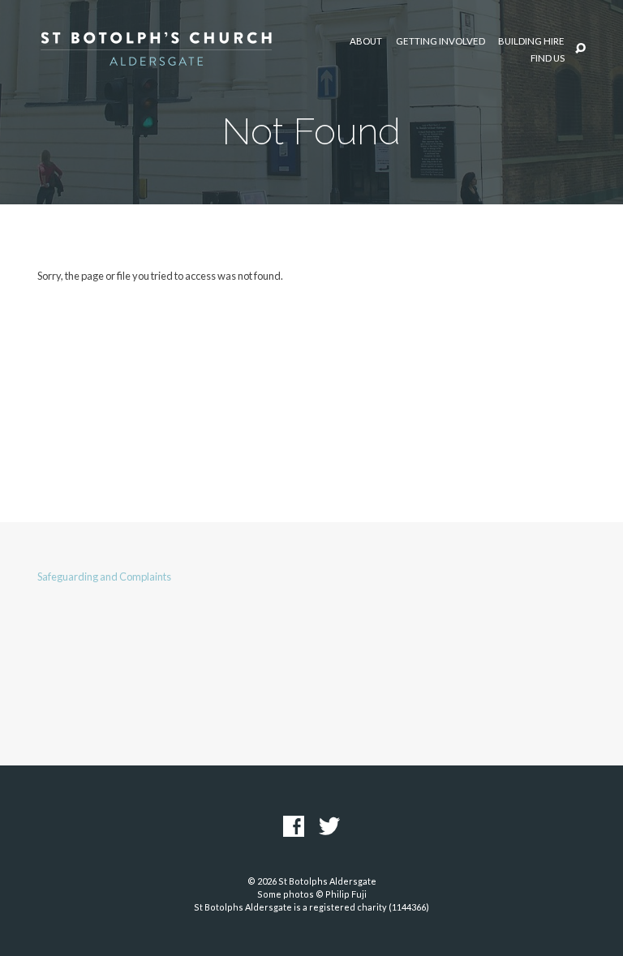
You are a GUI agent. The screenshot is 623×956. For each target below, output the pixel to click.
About (366, 41)
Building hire (531, 41)
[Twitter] (329, 827)
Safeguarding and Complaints (104, 576)
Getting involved (440, 41)
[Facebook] (293, 827)
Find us (548, 58)
